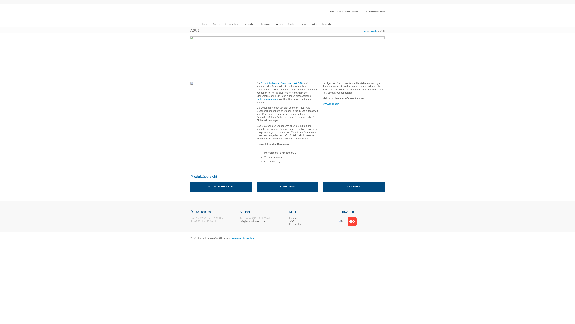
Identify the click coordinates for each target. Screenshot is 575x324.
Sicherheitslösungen (268, 99)
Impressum (295, 218)
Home (365, 31)
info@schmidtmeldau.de (253, 221)
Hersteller (374, 31)
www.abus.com (331, 104)
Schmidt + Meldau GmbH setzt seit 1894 (282, 83)
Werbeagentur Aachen (243, 238)
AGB (291, 221)
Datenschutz (296, 224)
